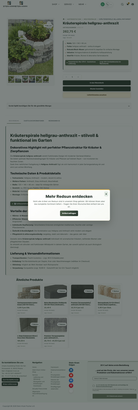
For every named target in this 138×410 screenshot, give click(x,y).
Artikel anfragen (69, 213)
